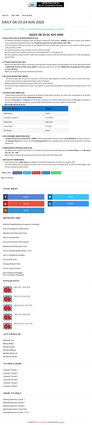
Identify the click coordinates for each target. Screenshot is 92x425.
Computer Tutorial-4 (10, 380)
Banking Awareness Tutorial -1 (14, 399)
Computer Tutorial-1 (10, 370)
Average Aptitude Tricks (11, 264)
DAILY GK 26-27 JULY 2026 (23, 305)
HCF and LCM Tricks (10, 259)
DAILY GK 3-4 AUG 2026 (22, 314)
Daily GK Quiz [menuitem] (27, 15)
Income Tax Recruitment (12, 268)
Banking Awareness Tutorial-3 (13, 406)
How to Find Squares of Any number (16, 229)
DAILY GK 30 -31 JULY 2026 (23, 324)
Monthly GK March (9, 350)
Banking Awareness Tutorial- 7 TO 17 (16, 412)
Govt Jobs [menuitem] (15, 15)
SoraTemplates (41, 422)
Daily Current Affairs (34, 29)
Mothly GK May (8, 344)
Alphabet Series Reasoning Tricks (15, 233)
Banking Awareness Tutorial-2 (13, 403)
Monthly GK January (10, 356)
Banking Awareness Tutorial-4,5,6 (15, 409)
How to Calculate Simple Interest (14, 251)
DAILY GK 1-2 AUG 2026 (22, 296)
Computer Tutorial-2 (10, 373)
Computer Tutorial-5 (10, 383)
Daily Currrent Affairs (48, 29)
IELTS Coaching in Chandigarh (13, 275)
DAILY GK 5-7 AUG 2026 (22, 287)
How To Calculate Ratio (11, 237)
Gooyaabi (61, 422)
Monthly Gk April (9, 347)
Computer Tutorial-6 (10, 386)
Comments (60, 29)
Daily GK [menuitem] (5, 15)
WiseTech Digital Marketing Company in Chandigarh (21, 224)
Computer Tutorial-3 (10, 376)
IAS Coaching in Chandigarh (13, 273)
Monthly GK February (10, 353)
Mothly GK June (8, 340)
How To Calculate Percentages (14, 255)
